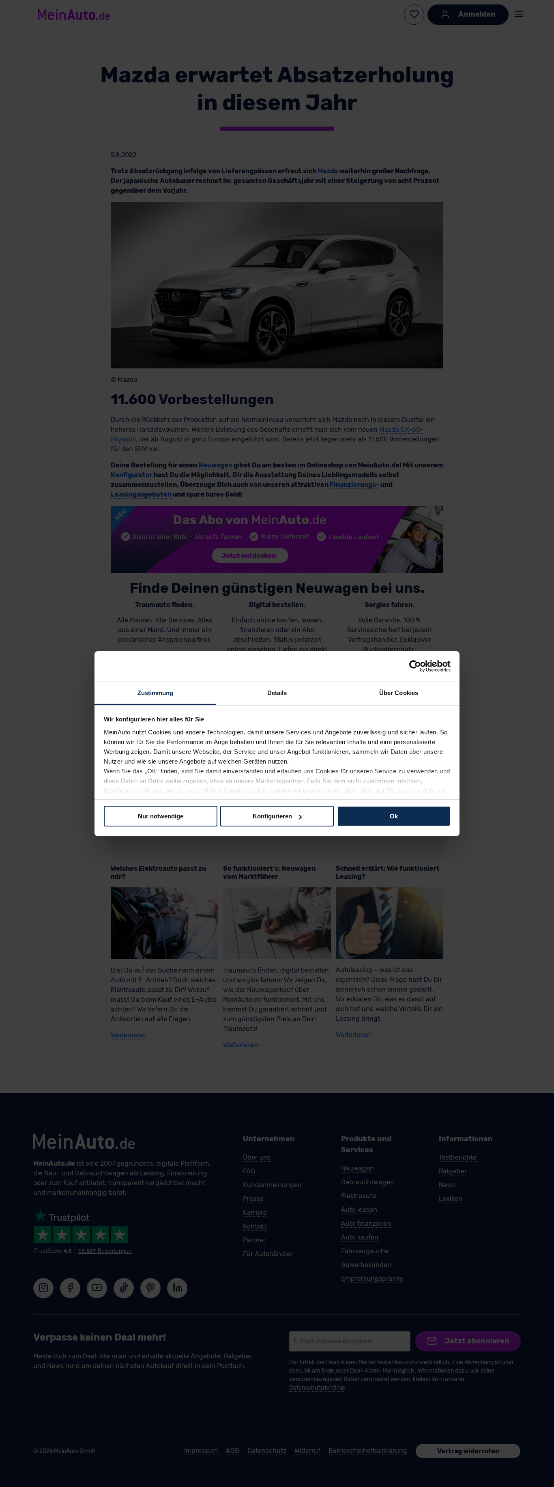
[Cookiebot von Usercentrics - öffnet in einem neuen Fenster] (415, 666)
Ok (394, 816)
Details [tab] (277, 692)
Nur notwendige (160, 816)
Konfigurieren (272, 816)
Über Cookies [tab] (398, 692)
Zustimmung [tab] (155, 692)
